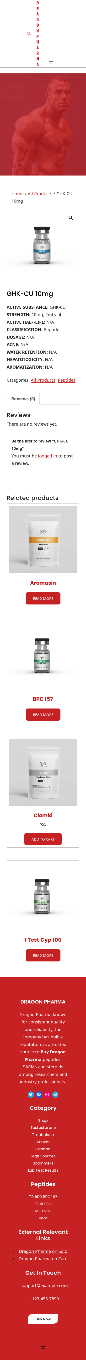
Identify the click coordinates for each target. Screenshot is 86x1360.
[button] (70, 218)
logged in (47, 456)
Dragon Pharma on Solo (43, 1251)
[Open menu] (51, 62)
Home (17, 193)
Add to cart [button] (43, 839)
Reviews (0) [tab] (23, 398)
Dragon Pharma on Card (43, 1258)
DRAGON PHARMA (43, 1001)
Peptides (66, 380)
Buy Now (43, 1319)
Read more (43, 598)
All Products (40, 193)
